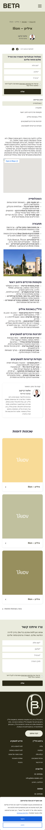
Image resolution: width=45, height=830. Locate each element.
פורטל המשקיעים (37, 758)
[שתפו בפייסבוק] (17, 49)
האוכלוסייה (37, 103)
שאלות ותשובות (17, 758)
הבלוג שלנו (39, 754)
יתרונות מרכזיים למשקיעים (31, 121)
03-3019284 (38, 774)
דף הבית (32, 22)
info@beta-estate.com (34, 778)
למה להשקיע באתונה (15, 750)
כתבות (20, 762)
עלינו (41, 746)
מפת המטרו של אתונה (15, 754)
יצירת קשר (39, 762)
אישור (22, 819)
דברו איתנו (34, 733)
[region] (22, 813)
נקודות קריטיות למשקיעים (31, 126)
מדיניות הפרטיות (22, 813)
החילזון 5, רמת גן (37, 782)
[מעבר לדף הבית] (11, 7)
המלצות (40, 750)
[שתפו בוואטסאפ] (13, 49)
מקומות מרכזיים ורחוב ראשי (31, 112)
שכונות (24, 22)
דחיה (22, 825)
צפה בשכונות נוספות (13, 609)
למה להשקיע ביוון (16, 746)
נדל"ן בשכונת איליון (34, 117)
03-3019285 (38, 794)
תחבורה (38, 108)
